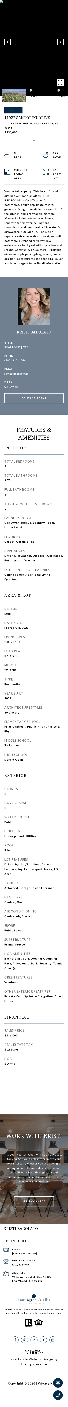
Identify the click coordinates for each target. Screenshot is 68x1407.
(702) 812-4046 (15, 360)
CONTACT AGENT (34, 398)
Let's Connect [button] (34, 1201)
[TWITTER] (43, 1339)
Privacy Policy (49, 1383)
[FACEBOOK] (15, 1339)
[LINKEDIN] (34, 1339)
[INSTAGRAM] (24, 1339)
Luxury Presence (34, 1364)
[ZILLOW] (52, 1339)
